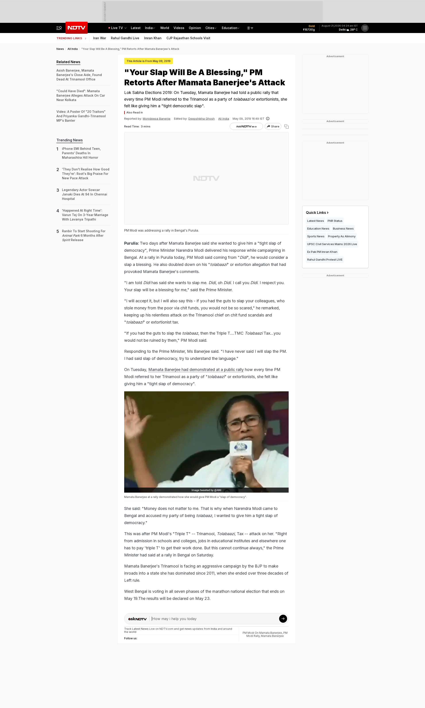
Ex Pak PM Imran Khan (322, 252)
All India (223, 118)
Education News (318, 228)
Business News (343, 228)
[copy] (286, 126)
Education (229, 28)
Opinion (195, 28)
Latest (136, 28)
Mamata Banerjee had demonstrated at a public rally (196, 369)
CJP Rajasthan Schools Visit (188, 38)
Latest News (315, 220)
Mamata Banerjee (272, 636)
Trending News (69, 140)
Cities (209, 28)
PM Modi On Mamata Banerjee (262, 632)
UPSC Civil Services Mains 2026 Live (332, 244)
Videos (179, 28)
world (132, 632)
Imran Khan (153, 38)
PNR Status (335, 220)
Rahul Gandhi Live (125, 38)
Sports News (316, 236)
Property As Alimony (341, 236)
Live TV (117, 28)
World (164, 28)
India (149, 28)
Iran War (99, 38)
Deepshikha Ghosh (201, 118)
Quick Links (316, 212)
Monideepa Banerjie (156, 118)
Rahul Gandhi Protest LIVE (324, 259)
